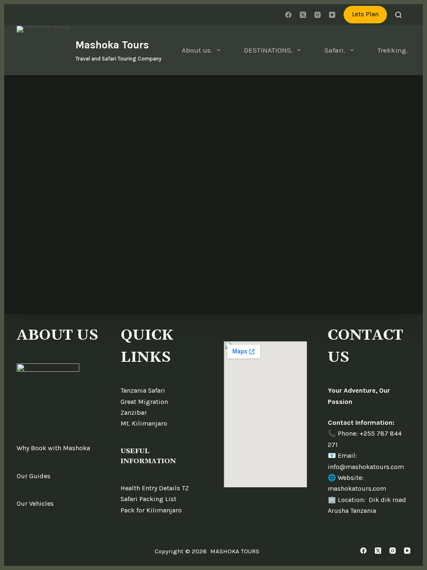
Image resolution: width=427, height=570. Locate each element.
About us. (197, 50)
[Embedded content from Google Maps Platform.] (265, 414)
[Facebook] (288, 15)
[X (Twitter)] (303, 15)
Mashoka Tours (112, 45)
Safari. (334, 50)
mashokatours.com (357, 488)
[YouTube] (332, 15)
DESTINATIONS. (268, 50)
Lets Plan (365, 14)
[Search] (398, 15)
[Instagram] (317, 15)
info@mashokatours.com (366, 467)
